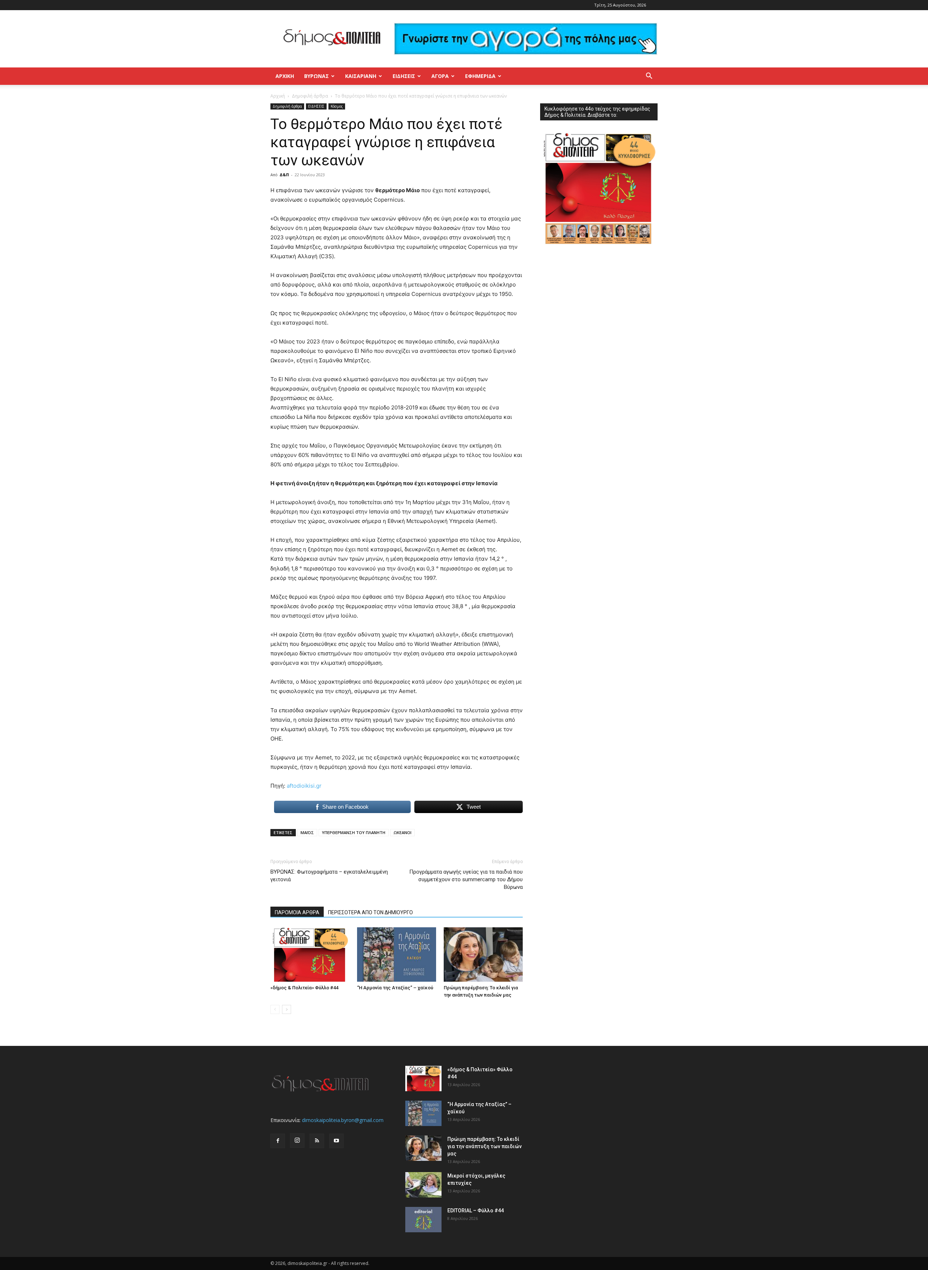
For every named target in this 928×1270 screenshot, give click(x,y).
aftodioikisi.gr (304, 785)
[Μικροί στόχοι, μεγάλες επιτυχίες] (423, 1184)
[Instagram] (297, 1140)
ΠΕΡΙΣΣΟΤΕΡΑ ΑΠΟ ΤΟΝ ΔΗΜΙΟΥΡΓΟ (370, 912)
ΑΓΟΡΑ (440, 76)
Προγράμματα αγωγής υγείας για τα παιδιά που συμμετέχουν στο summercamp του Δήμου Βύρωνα (466, 879)
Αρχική (285, 76)
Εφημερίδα (480, 76)
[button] (649, 76)
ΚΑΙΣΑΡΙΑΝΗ (360, 76)
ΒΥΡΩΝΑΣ (316, 76)
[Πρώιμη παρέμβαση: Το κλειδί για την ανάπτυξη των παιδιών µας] (483, 954)
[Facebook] (277, 1141)
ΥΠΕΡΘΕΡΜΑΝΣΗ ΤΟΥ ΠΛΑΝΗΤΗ (353, 832)
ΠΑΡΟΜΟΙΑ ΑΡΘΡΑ (297, 912)
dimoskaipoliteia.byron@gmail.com (343, 1120)
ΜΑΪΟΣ (307, 832)
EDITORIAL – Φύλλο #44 (475, 1210)
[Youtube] (336, 1141)
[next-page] (286, 1009)
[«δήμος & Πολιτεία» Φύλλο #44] (309, 954)
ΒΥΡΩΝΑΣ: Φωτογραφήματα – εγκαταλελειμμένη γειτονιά (329, 876)
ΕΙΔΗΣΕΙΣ (404, 76)
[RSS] (317, 1141)
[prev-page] (274, 1009)
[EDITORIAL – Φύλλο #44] (423, 1219)
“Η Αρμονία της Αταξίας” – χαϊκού (395, 987)
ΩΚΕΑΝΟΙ (402, 832)
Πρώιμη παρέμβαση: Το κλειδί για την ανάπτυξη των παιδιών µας (484, 1146)
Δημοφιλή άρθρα (310, 96)
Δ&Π (284, 174)
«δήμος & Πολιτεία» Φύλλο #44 (304, 987)
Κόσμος (337, 106)
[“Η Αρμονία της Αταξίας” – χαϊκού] (396, 954)
